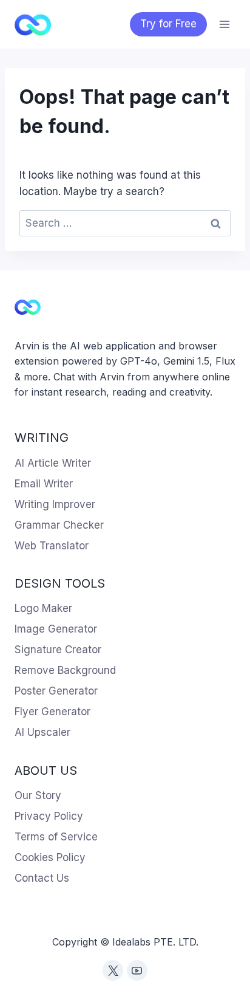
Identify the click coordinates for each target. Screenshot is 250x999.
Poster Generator (56, 691)
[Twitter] (113, 970)
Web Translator (52, 546)
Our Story (38, 795)
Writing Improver (55, 504)
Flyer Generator (52, 711)
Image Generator (56, 629)
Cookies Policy (50, 857)
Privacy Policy (49, 816)
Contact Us (42, 878)
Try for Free (168, 24)
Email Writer (44, 484)
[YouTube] (137, 970)
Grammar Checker (59, 525)
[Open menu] (224, 24)
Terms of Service (56, 837)
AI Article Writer (53, 463)
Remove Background (65, 670)
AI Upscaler (42, 732)
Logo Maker (43, 608)
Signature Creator (58, 650)
